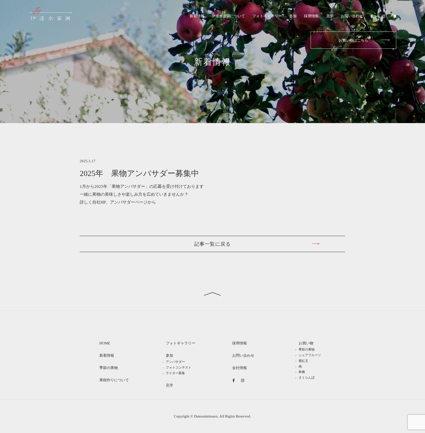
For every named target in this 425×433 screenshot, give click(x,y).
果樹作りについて (114, 380)
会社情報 (239, 368)
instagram (383, 16)
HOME (104, 343)
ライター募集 (175, 373)
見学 (330, 16)
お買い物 (306, 343)
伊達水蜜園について (228, 16)
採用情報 (311, 16)
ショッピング (394, 16)
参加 (293, 16)
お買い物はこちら (353, 40)
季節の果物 (108, 368)
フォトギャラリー (267, 16)
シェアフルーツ (310, 355)
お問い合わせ (352, 16)
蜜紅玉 (303, 361)
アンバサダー (175, 362)
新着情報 (197, 16)
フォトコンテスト (178, 367)
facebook (372, 16)
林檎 (302, 372)
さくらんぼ (307, 377)
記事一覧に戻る (212, 244)
